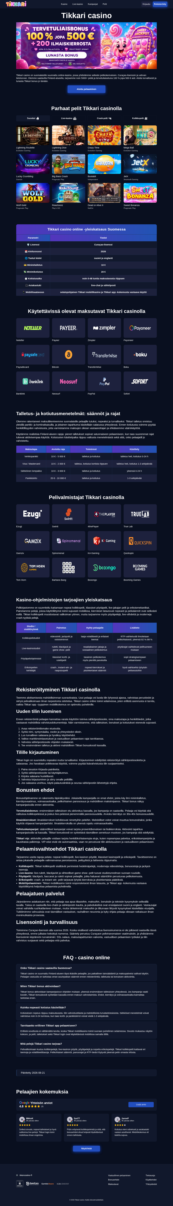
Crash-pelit (102, 118)
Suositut (31, 118)
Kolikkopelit (138, 118)
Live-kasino (66, 118)
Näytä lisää (86, 1148)
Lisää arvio (141, 1104)
